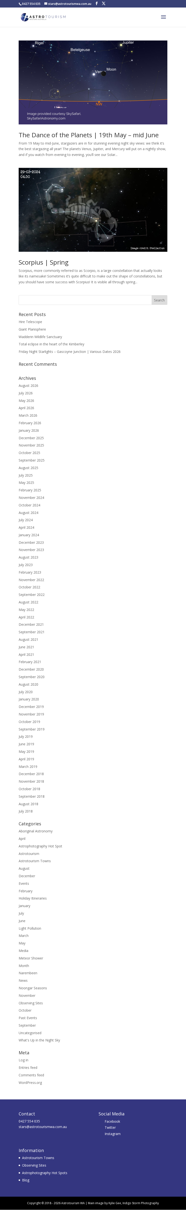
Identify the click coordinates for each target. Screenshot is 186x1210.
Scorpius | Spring (44, 262)
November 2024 (31, 497)
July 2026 (26, 393)
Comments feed (31, 1075)
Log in (23, 1060)
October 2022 (29, 587)
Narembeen (28, 973)
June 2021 (26, 647)
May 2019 (26, 751)
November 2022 (31, 579)
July (21, 913)
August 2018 (28, 804)
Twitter (110, 1127)
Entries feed (28, 1067)
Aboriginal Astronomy (36, 831)
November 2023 (31, 549)
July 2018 (26, 811)
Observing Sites (31, 1003)
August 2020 (28, 684)
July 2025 (26, 475)
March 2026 (28, 415)
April (22, 838)
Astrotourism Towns (35, 861)
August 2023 (28, 557)
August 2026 (28, 385)
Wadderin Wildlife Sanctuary (40, 336)
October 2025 (29, 452)
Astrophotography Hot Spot (40, 846)
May (22, 943)
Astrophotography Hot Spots (44, 1172)
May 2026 (26, 400)
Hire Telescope (30, 321)
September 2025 (32, 460)
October (25, 1010)
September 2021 (32, 632)
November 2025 (31, 445)
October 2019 (29, 721)
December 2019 (31, 706)
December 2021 (31, 624)
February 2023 (30, 572)
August (24, 868)
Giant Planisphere (32, 329)
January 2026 (29, 430)
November (27, 995)
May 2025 (26, 482)
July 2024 (26, 520)
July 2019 (26, 736)
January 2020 (29, 699)
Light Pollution (30, 928)
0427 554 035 (29, 1121)
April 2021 (26, 654)
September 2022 (32, 594)
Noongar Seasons (33, 988)
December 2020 (31, 669)
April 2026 (26, 408)
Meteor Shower (31, 958)
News (23, 980)
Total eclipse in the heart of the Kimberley (51, 344)
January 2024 (29, 535)
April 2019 (26, 759)
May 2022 (26, 609)
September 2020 (32, 676)
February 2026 (30, 423)
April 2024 (26, 527)
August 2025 (28, 467)
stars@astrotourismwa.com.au (43, 1126)
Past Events (28, 1017)
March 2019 (28, 766)
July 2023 (26, 564)
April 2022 (26, 617)
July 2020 (26, 692)
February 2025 (30, 490)
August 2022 (28, 602)
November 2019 (31, 714)
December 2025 (31, 438)
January (24, 905)
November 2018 (31, 781)
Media (23, 950)
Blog (25, 1180)
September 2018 (32, 796)
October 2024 (29, 505)
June (22, 920)
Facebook (112, 1121)
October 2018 (29, 789)
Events (24, 883)
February (25, 891)
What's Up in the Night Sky (39, 1040)
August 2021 (28, 639)
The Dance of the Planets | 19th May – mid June (89, 134)
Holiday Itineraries (33, 898)
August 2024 (28, 512)
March (24, 935)
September (27, 1025)
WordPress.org (30, 1082)
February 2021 (30, 661)
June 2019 (26, 744)
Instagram (113, 1133)
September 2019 (32, 729)
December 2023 (31, 542)
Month (24, 965)
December (27, 876)
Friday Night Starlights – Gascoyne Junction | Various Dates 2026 (70, 351)
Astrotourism (29, 853)
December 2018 (31, 773)
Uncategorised (30, 1033)
